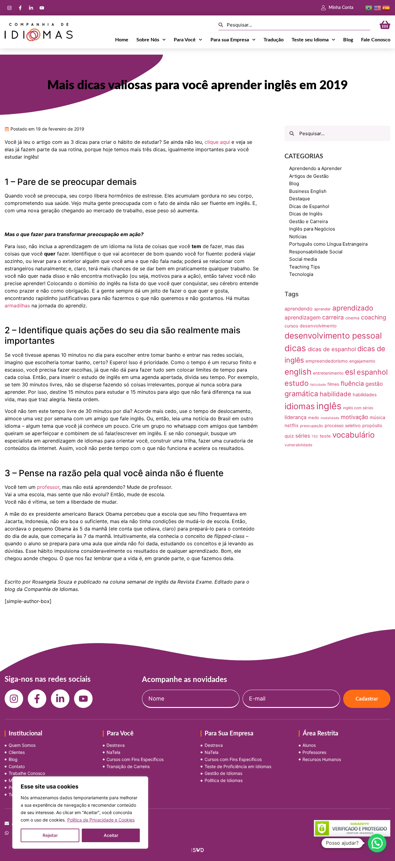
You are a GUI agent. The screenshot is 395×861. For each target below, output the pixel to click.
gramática (301, 393)
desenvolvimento (318, 326)
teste (325, 436)
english (298, 371)
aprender (322, 309)
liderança (295, 417)
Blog (348, 39)
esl (350, 371)
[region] (80, 812)
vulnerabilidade (298, 445)
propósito (372, 425)
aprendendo (299, 309)
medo (313, 417)
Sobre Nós (147, 39)
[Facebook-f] (20, 7)
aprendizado (352, 308)
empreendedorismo (327, 361)
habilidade (335, 394)
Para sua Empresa (229, 39)
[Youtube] (41, 7)
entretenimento (328, 373)
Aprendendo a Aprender (315, 168)
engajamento (362, 361)
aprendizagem (303, 317)
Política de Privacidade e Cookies (101, 819)
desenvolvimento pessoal (333, 335)
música (377, 417)
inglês (328, 406)
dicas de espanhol (332, 349)
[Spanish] (386, 7)
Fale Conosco (375, 39)
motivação (354, 417)
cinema (352, 317)
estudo (297, 383)
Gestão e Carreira (308, 221)
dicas (295, 348)
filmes (333, 384)
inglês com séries (358, 408)
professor (48, 487)
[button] (377, 843)
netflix (291, 425)
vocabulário (353, 434)
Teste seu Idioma (310, 39)
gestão (374, 384)
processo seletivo (343, 425)
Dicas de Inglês (305, 214)
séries (302, 436)
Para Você (185, 39)
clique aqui (217, 142)
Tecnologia (301, 274)
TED (315, 437)
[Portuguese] (368, 7)
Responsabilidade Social (316, 252)
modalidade (330, 418)
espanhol (372, 372)
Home (121, 39)
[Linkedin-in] (30, 7)
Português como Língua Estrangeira (328, 244)
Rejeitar (50, 835)
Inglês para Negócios (312, 229)
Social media (303, 259)
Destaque (299, 199)
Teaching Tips (304, 267)
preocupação (311, 425)
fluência (352, 383)
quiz (289, 436)
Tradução (274, 39)
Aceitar (111, 835)
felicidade (318, 385)
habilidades (365, 394)
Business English (307, 191)
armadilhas (17, 305)
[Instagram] (9, 7)
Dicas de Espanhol (309, 206)
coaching (373, 317)
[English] (377, 7)
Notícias (298, 236)
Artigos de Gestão (309, 176)
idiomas (300, 406)
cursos (291, 325)
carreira (333, 317)
